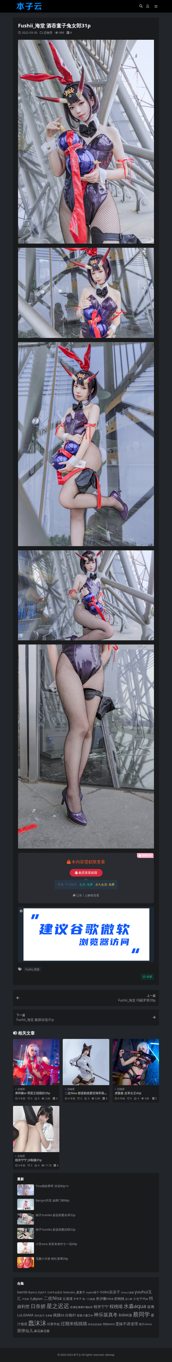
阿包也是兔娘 (95, 1324)
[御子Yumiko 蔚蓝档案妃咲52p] (25, 1233)
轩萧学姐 (53, 1324)
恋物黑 (48, 33)
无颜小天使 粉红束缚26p (52, 1259)
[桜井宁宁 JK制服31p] (36, 1129)
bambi (22, 1292)
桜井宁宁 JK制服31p (28, 1160)
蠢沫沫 (37, 1323)
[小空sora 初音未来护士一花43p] (25, 1247)
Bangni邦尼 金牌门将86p (52, 1200)
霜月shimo (145, 1324)
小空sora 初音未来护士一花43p (56, 1244)
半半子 (77, 1299)
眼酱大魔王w (85, 1315)
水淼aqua (135, 1306)
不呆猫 (25, 1298)
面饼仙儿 (25, 1330)
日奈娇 (38, 1306)
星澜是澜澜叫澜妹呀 (81, 1307)
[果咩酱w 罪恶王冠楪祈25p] (36, 1062)
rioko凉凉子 (110, 1291)
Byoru (32, 1292)
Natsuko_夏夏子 (74, 1292)
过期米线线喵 (74, 1323)
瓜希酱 (48, 1315)
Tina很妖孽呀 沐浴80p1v (52, 1186)
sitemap (110, 1355)
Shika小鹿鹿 (127, 1292)
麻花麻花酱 (42, 1331)
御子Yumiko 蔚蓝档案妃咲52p (56, 1229)
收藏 (149, 976)
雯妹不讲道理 (126, 1323)
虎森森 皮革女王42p (128, 1093)
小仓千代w (140, 1299)
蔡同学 (141, 1314)
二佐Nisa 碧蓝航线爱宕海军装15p (85, 1095)
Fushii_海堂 (32, 969)
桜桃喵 (116, 1306)
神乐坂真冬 (106, 1314)
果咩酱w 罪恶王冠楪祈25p (32, 1093)
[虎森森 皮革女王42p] (136, 1062)
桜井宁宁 (101, 1306)
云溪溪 (68, 1298)
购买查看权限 (87, 872)
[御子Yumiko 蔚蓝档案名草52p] (25, 1219)
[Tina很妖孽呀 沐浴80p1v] (25, 1189)
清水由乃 (39, 1315)
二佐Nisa (53, 1298)
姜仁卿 (128, 1298)
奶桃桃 (119, 1298)
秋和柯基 (125, 1315)
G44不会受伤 (54, 1292)
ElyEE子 (42, 1292)
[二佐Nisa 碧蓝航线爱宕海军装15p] (86, 1062)
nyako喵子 (92, 1292)
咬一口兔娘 (88, 1298)
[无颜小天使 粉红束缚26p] (25, 1262)
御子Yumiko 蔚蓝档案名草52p (56, 1215)
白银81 (70, 1315)
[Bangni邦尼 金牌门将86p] (25, 1204)
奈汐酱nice (104, 1298)
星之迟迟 (58, 1306)
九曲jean (36, 1298)
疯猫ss (58, 1314)
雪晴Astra (109, 1324)
